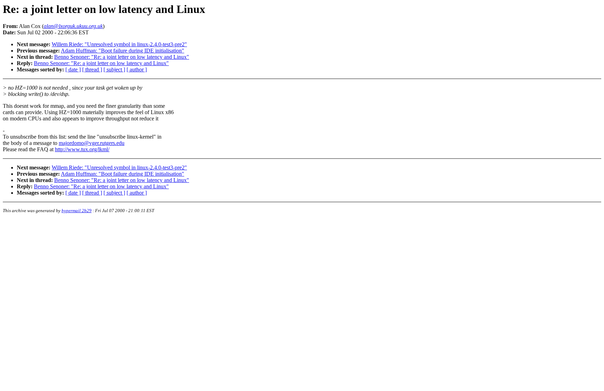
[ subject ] (114, 69)
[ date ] (73, 69)
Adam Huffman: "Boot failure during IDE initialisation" (122, 51)
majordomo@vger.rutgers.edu (91, 143)
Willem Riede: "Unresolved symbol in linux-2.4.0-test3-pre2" (119, 44)
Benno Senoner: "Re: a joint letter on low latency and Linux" (121, 57)
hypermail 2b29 (77, 210)
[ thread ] (92, 69)
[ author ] (137, 69)
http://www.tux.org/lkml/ (82, 149)
